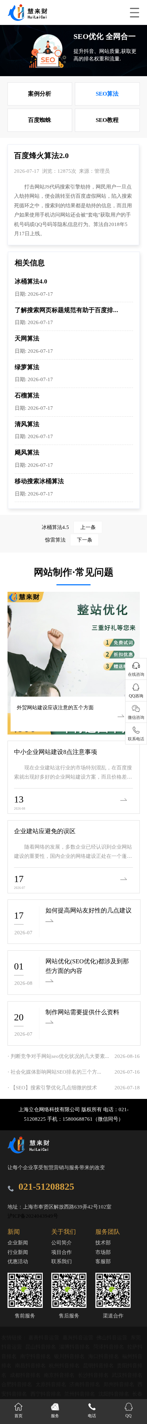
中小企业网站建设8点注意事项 (55, 752)
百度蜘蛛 (39, 120)
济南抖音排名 (85, 1384)
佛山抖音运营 (112, 1337)
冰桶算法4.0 (31, 281)
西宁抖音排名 (46, 1394)
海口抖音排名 (104, 1356)
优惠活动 (18, 1261)
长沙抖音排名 (94, 1375)
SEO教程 (107, 120)
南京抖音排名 (60, 1375)
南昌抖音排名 (31, 1365)
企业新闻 (18, 1242)
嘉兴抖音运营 (79, 1337)
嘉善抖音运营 (44, 1337)
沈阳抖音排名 (114, 1394)
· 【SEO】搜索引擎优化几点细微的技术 (52, 1087)
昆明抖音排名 (99, 1365)
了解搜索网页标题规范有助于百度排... (66, 310)
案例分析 (39, 93)
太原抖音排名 (52, 1384)
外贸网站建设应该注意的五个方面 (55, 707)
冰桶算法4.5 (69, 527)
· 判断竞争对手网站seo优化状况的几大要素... (58, 1056)
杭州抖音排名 (65, 1365)
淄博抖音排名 (75, 1347)
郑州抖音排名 (120, 1384)
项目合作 (61, 1252)
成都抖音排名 (26, 1375)
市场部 (103, 1252)
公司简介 (61, 1242)
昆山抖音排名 (41, 1347)
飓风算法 (27, 452)
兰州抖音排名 (80, 1394)
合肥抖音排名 (17, 1384)
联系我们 (61, 1261)
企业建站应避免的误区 (45, 831)
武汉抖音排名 (127, 1375)
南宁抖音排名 (36, 1356)
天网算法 (27, 338)
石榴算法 (27, 395)
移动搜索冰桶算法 (39, 481)
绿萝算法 (27, 367)
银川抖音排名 (70, 1356)
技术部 (103, 1242)
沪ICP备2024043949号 (33, 1216)
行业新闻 (18, 1252)
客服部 (103, 1261)
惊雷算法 (68, 540)
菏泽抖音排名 (109, 1347)
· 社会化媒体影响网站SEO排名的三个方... (54, 1072)
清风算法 (27, 424)
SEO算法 (107, 93)
